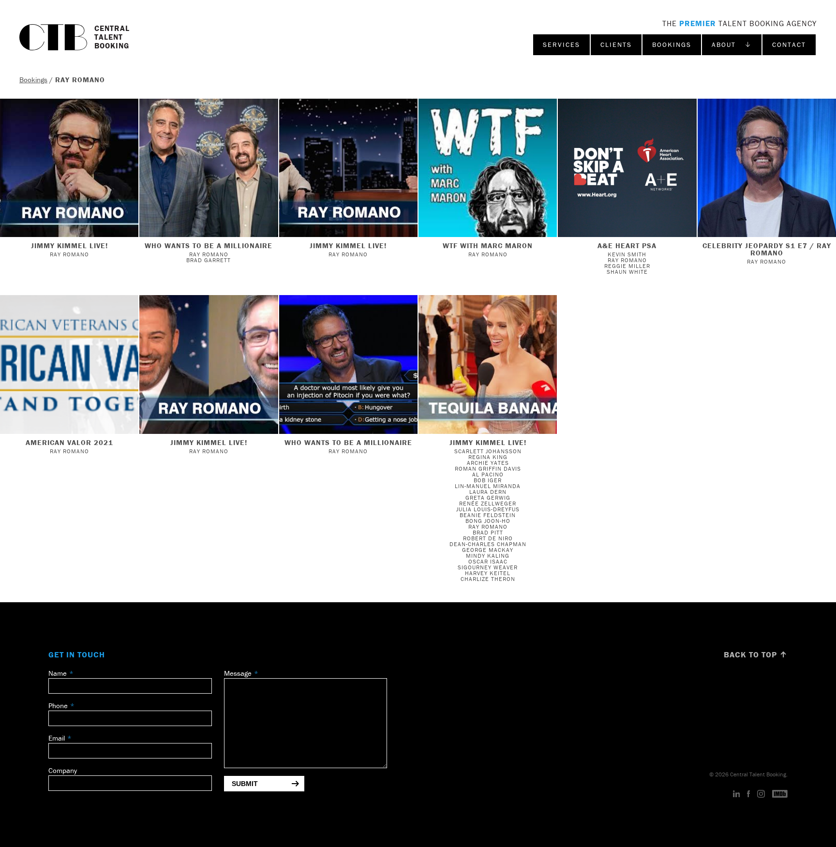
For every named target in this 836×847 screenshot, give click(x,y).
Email (56, 738)
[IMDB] (780, 794)
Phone (58, 705)
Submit (245, 784)
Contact (789, 44)
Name (57, 673)
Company (62, 770)
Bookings (671, 44)
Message (238, 673)
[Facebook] (748, 794)
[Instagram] (761, 794)
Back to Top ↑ (756, 654)
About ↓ (732, 44)
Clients (616, 44)
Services (561, 44)
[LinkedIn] (736, 794)
